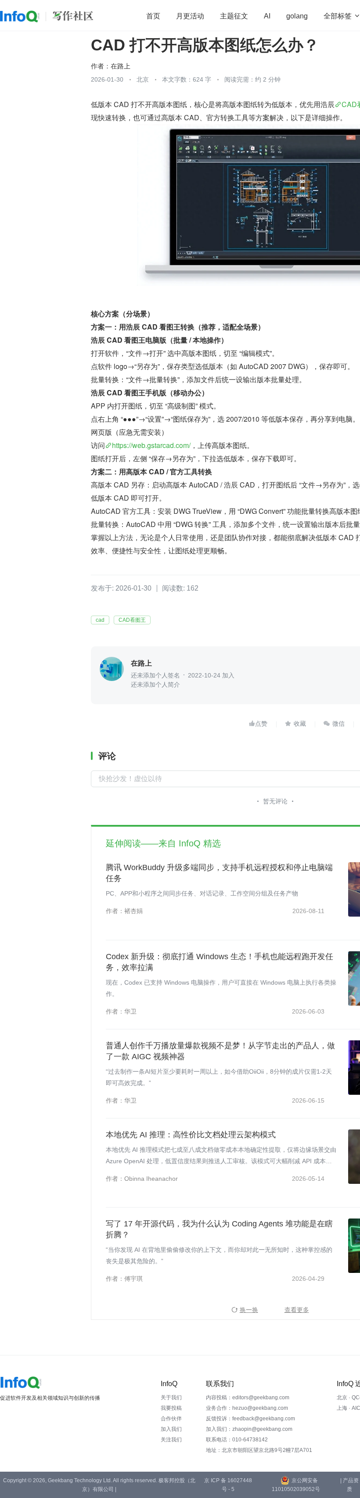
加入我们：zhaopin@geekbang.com (249, 1429)
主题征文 (234, 16)
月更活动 (190, 16)
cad (100, 620)
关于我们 (171, 1397)
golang (297, 16)
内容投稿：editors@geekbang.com (247, 1397)
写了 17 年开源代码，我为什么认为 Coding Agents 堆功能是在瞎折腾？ (219, 1229)
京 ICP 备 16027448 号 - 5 (228, 1484)
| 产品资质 (349, 1484)
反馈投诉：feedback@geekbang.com (250, 1419)
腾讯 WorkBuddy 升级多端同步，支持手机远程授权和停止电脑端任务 (219, 873)
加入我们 (171, 1429)
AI (267, 16)
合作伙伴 (171, 1419)
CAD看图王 (132, 620)
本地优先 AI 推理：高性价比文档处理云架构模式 (191, 1134)
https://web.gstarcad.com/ (151, 445)
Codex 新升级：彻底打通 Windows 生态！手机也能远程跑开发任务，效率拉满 (219, 962)
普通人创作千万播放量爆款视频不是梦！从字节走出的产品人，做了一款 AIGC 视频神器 (220, 1051)
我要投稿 (171, 1408)
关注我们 (171, 1440)
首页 (153, 16)
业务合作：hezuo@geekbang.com (247, 1408)
